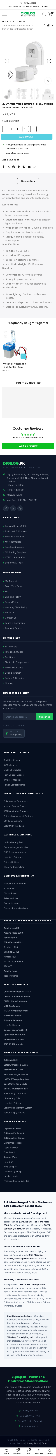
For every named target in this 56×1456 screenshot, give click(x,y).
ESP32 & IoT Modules (16, 531)
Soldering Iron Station (14, 1138)
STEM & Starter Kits (15, 557)
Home (5, 21)
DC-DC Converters (13, 821)
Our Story (10, 657)
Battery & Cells (11, 1060)
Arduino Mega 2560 (13, 933)
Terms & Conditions (15, 623)
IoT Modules (10, 888)
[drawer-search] (44, 14)
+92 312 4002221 (16, 490)
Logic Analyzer (11, 1147)
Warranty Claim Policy (16, 607)
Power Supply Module (14, 1112)
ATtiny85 (8, 966)
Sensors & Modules (14, 536)
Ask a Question (10, 159)
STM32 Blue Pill (11, 952)
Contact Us (10, 617)
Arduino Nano (10, 971)
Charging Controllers (14, 867)
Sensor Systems (11, 903)
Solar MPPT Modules (14, 826)
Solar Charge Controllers (16, 801)
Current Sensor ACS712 (15, 1030)
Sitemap (9, 683)
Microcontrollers (13, 541)
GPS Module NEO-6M (14, 1039)
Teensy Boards (11, 976)
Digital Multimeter (12, 1128)
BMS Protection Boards (15, 852)
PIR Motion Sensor (12, 1015)
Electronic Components (16, 662)
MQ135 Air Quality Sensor (16, 1010)
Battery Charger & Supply (16, 1065)
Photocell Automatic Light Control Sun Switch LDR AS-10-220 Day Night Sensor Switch (14, 365)
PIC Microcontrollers (13, 961)
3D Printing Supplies (15, 552)
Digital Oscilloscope (13, 1143)
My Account (11, 581)
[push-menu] (4, 14)
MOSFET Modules (12, 770)
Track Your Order (13, 586)
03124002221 (30, 3)
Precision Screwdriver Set (16, 1181)
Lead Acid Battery (12, 1103)
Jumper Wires (10, 1157)
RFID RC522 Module (13, 1044)
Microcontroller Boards (15, 883)
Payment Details (13, 628)
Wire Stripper (10, 1166)
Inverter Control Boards (15, 806)
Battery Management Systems (18, 816)
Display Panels (11, 893)
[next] (49, 61)
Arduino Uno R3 (11, 928)
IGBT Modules (10, 765)
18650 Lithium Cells (13, 1069)
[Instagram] (13, 508)
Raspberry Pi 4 (11, 947)
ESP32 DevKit (10, 937)
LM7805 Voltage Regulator (16, 1079)
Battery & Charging (14, 678)
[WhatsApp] (20, 508)
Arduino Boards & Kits (16, 526)
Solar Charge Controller (15, 1093)
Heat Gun (8, 1162)
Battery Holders (11, 862)
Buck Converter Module (15, 1084)
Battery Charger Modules (16, 847)
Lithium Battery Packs (14, 842)
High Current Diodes (14, 775)
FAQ (7, 591)
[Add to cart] (23, 356)
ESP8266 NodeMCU (13, 942)
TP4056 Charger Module (16, 1074)
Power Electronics (14, 667)
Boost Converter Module (16, 1088)
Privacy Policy (33, 1443)
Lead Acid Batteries (13, 857)
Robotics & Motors (14, 547)
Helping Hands (11, 1176)
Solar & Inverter (13, 672)
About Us (9, 612)
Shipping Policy (13, 596)
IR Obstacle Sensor (13, 1020)
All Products (11, 646)
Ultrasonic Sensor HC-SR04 (17, 991)
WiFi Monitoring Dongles (16, 811)
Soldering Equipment (14, 1133)
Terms (44, 1443)
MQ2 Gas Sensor (12, 1006)
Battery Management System (18, 1107)
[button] (33, 129)
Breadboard (9, 1152)
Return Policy (11, 602)
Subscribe (44, 716)
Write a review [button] (28, 446)
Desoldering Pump (12, 1171)
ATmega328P (10, 956)
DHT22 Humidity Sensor (15, 1001)
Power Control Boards (14, 785)
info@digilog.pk (14, 495)
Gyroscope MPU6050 (14, 1034)
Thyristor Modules (12, 780)
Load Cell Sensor (12, 1025)
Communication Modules (16, 908)
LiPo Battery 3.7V (12, 1098)
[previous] (7, 61)
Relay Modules (11, 898)
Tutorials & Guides (14, 651)
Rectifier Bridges (12, 760)
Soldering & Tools (14, 562)
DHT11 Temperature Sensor (17, 996)
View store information (17, 152)
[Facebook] (6, 508)
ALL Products (18, 21)
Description (28, 181)
